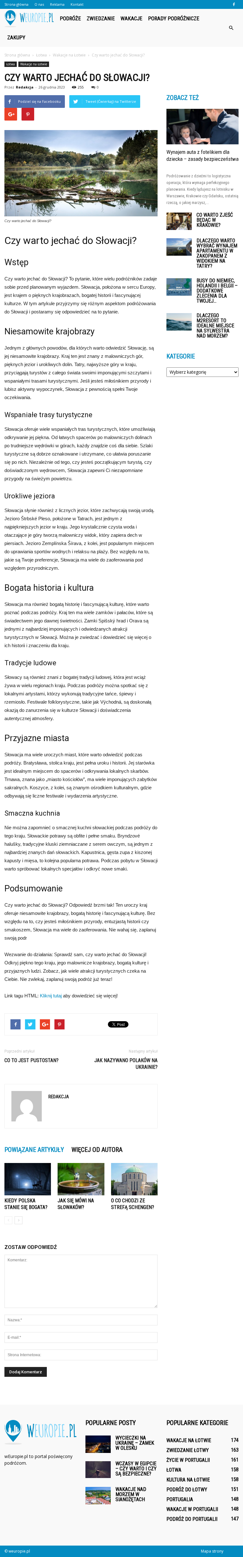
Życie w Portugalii (188, 1460)
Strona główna (16, 4)
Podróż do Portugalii (191, 1519)
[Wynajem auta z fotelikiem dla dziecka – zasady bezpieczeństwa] (202, 126)
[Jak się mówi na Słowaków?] (81, 1179)
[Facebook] (234, 4)
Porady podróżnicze (173, 18)
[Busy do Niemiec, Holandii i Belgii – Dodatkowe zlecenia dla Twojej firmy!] (179, 287)
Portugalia (179, 1499)
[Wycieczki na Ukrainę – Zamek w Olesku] (98, 1444)
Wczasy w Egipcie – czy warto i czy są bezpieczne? (136, 1469)
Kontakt (77, 4)
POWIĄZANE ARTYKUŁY (34, 1149)
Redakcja (25, 87)
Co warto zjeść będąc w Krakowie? (214, 220)
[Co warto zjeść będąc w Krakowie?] (179, 221)
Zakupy (16, 37)
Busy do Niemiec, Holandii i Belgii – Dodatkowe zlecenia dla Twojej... (217, 291)
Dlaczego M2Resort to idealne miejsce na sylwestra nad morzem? (215, 325)
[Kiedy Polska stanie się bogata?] (27, 1179)
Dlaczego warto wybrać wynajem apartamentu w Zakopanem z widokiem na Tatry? (216, 253)
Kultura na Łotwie (188, 1480)
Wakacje (131, 18)
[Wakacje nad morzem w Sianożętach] (98, 1495)
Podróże (70, 18)
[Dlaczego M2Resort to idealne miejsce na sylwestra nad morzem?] (179, 322)
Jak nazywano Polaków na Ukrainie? (126, 1063)
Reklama (57, 4)
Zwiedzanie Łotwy (187, 1450)
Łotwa (10, 64)
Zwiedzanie (101, 18)
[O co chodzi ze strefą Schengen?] (134, 1179)
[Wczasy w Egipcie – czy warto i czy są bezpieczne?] (98, 1469)
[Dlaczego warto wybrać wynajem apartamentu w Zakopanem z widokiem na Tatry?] (179, 247)
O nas (39, 4)
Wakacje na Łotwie (33, 64)
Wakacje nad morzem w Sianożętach (130, 1494)
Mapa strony (212, 1551)
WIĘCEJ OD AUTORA (97, 1149)
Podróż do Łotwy (186, 1490)
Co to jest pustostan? (31, 1060)
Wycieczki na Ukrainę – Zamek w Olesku (134, 1443)
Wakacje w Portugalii (192, 1509)
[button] (231, 28)
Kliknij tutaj (51, 995)
